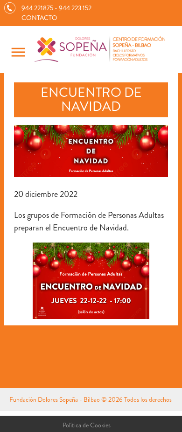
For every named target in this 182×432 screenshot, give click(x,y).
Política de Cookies (87, 425)
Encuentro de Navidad (91, 99)
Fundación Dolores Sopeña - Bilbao (54, 399)
